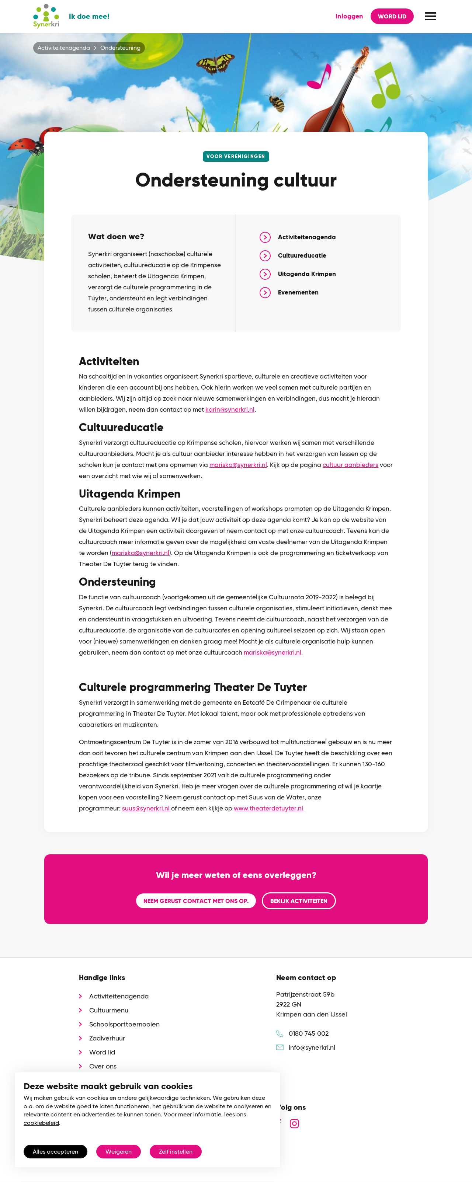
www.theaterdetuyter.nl (269, 808)
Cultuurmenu (108, 1010)
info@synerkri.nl (312, 1047)
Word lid (392, 16)
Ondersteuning (120, 48)
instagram (294, 1123)
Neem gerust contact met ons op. (196, 900)
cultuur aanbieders (350, 464)
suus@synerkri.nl (146, 808)
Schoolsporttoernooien (124, 1024)
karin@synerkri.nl (229, 409)
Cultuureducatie (302, 255)
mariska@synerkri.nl (238, 464)
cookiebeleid (41, 1122)
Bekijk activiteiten (298, 900)
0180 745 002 (309, 1033)
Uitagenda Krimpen (307, 274)
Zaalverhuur (107, 1038)
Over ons (103, 1066)
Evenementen (298, 292)
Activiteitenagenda (64, 48)
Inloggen (349, 16)
